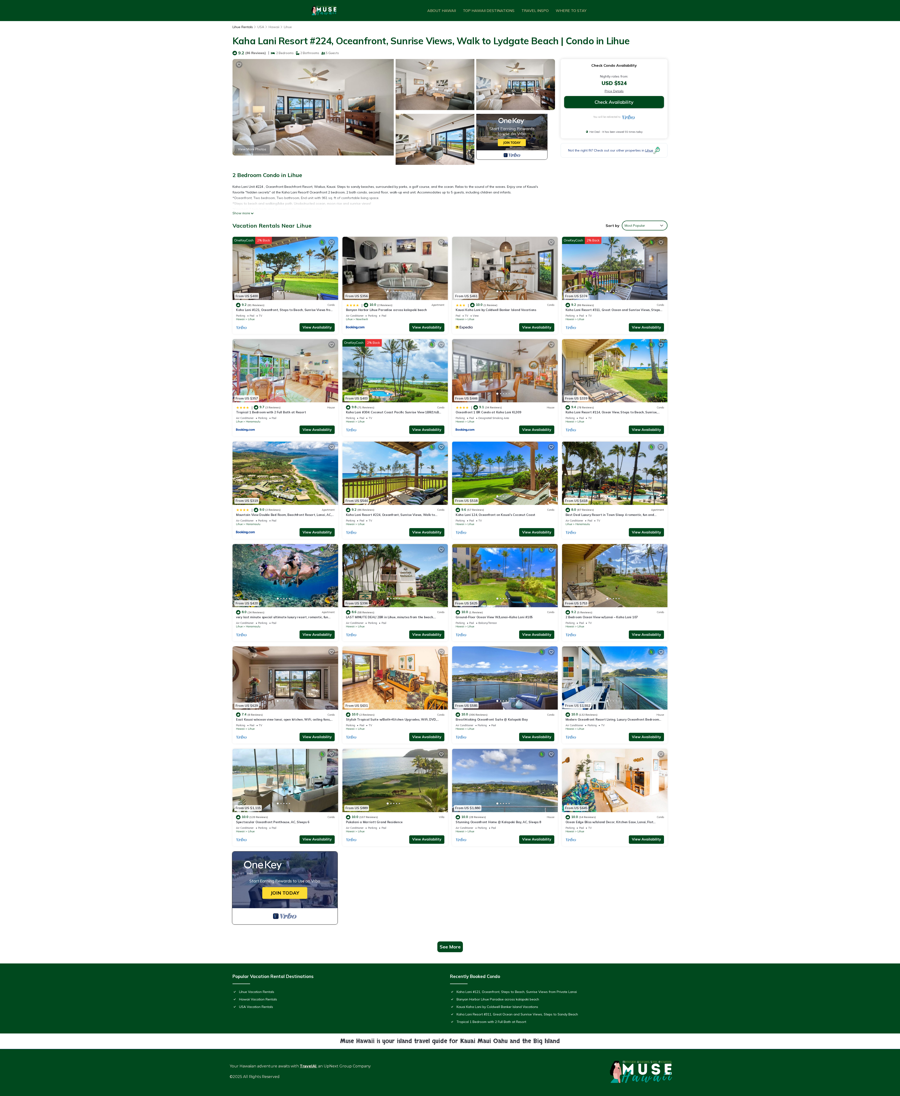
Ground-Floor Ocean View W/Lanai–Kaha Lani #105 (494, 617)
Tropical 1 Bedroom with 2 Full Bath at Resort (271, 412)
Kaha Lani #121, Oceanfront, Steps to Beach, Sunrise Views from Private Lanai (517, 992)
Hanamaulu (253, 421)
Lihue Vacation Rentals (256, 992)
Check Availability (614, 102)
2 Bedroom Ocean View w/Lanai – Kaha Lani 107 (602, 617)
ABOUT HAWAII (441, 10)
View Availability (317, 327)
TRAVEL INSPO (535, 10)
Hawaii (274, 27)
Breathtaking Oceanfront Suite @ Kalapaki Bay (492, 719)
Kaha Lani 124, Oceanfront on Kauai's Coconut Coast (495, 515)
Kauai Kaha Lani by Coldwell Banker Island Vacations (496, 310)
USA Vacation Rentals (256, 1007)
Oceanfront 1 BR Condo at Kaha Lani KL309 (488, 412)
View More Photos (252, 149)
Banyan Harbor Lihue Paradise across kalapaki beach (386, 310)
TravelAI (308, 1066)
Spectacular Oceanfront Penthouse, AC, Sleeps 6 (272, 822)
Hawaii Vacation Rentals (258, 999)
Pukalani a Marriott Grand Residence (374, 822)
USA (260, 27)
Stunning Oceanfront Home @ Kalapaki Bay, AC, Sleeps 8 (498, 822)
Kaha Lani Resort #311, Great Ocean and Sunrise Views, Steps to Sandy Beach (517, 1014)
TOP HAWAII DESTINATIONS (488, 10)
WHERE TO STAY (571, 10)
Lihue (288, 27)
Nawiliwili (362, 319)
